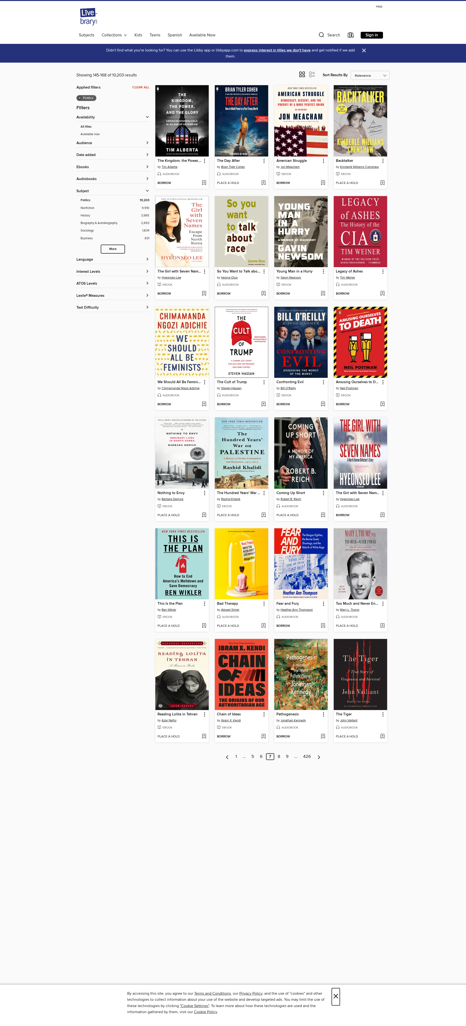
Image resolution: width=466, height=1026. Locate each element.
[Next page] (319, 757)
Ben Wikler (169, 610)
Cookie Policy (205, 1011)
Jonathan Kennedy (293, 720)
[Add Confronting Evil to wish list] (323, 404)
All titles (86, 127)
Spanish (175, 35)
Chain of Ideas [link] (229, 714)
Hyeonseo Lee (171, 278)
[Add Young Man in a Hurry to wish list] (323, 294)
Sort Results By (335, 75)
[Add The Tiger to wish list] (382, 737)
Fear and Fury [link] (287, 604)
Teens (155, 35)
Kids (138, 35)
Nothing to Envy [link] (171, 493)
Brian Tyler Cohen (233, 167)
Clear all (140, 87)
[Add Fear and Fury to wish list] (323, 626)
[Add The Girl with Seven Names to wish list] (204, 294)
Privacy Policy (250, 993)
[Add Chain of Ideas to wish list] (263, 737)
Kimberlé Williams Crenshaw (359, 167)
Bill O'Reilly (288, 388)
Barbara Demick (172, 499)
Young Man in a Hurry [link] (294, 271)
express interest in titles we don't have (277, 50)
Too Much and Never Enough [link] (358, 604)
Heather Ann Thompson (297, 610)
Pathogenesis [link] (287, 714)
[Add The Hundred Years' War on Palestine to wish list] (263, 515)
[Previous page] (227, 757)
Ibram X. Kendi (231, 720)
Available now (90, 134)
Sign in (372, 35)
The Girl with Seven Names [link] (180, 271)
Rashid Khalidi (230, 499)
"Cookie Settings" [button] (194, 1005)
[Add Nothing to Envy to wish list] (204, 515)
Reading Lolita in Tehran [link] (178, 714)
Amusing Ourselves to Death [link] (358, 382)
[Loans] (351, 36)
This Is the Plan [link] (170, 604)
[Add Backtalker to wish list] (382, 183)
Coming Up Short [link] (290, 493)
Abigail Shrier (230, 610)
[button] (329, 36)
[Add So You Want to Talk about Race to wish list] (263, 294)
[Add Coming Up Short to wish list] (323, 515)
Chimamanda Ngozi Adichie (181, 388)
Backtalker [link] (344, 161)
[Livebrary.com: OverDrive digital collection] (88, 16)
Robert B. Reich (291, 499)
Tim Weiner (347, 278)
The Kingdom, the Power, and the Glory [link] (180, 161)
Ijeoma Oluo (229, 278)
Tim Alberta (169, 167)
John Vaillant (349, 720)
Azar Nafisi (169, 720)
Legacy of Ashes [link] (349, 271)
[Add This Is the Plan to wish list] (204, 626)
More (112, 249)
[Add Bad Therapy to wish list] (263, 626)
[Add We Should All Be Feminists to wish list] (204, 404)
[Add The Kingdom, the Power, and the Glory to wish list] (204, 183)
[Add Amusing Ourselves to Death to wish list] (382, 404)
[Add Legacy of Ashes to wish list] (382, 294)
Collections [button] (113, 35)
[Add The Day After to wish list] (263, 183)
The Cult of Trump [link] (232, 382)
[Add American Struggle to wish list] (323, 183)
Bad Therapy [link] (227, 604)
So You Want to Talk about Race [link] (239, 271)
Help (379, 6)
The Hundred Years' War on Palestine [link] (239, 493)
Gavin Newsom (291, 278)
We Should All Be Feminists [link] (180, 382)
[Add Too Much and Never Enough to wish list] (382, 626)
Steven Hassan (231, 388)
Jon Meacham (290, 167)
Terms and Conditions (212, 993)
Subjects (86, 35)
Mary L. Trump (349, 610)
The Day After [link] (228, 161)
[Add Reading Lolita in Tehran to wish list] (204, 737)
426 (307, 756)
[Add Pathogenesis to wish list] (323, 737)
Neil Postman (349, 388)
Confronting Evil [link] (290, 382)
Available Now (202, 35)
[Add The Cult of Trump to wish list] (263, 404)
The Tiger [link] (344, 714)
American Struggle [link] (291, 161)
